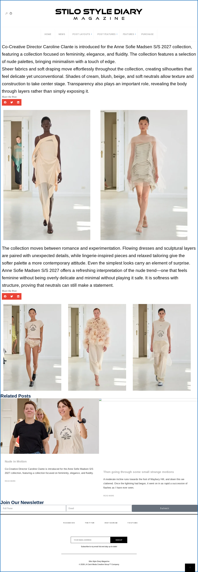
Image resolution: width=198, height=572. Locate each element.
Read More (10, 481)
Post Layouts (81, 34)
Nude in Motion (16, 461)
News (62, 34)
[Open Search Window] (6, 13)
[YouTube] (190, 14)
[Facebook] (176, 14)
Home (47, 34)
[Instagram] (185, 14)
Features (128, 34)
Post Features (106, 34)
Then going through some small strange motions (138, 472)
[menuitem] (81, 34)
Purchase (147, 34)
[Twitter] (181, 14)
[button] (5, 102)
